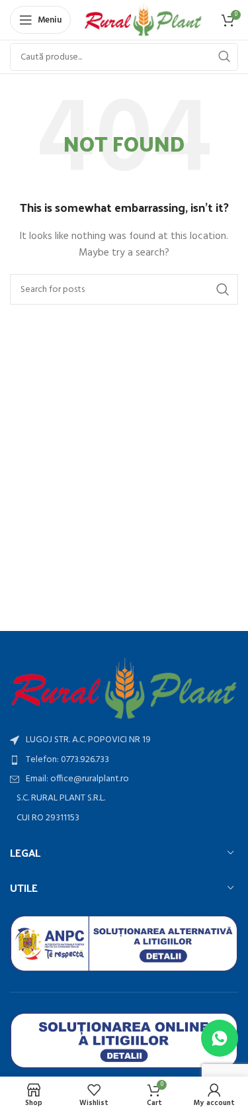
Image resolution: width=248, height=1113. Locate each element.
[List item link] (124, 760)
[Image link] (124, 688)
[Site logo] (143, 20)
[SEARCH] (224, 57)
